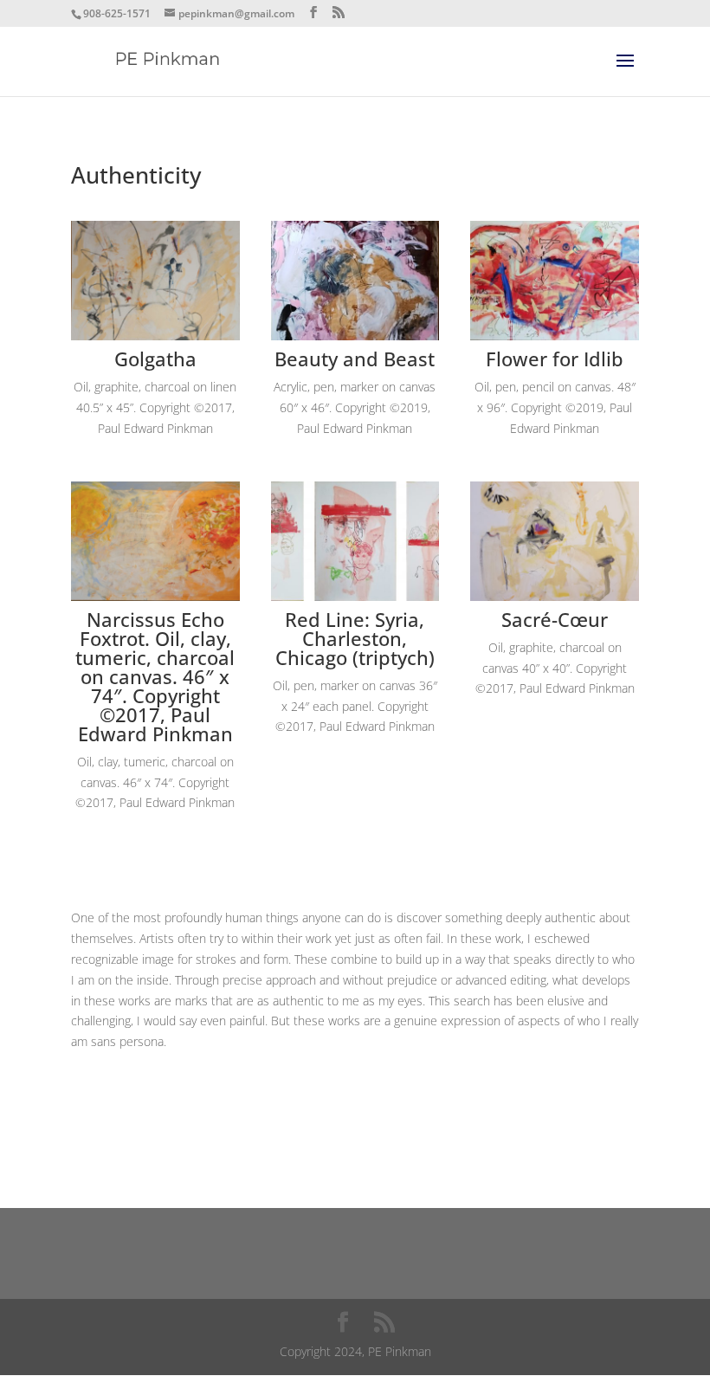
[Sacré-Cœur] (554, 596)
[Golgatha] (155, 335)
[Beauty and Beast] (355, 335)
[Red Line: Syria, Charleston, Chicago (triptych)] (355, 596)
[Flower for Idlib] (554, 335)
